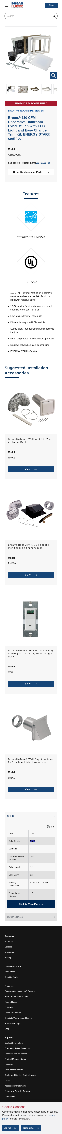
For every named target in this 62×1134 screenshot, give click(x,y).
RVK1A (12, 563)
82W (10, 672)
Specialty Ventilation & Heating (18, 1018)
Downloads (15, 917)
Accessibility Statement (15, 1086)
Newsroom (9, 952)
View (27, 469)
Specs (11, 816)
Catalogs (9, 1064)
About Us (9, 941)
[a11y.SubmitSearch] (54, 16)
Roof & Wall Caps (12, 1023)
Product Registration (14, 1070)
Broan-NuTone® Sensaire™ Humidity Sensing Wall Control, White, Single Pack (30, 653)
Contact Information (14, 1043)
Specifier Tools (11, 977)
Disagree (28, 1128)
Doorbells (9, 1007)
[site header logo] (17, 5)
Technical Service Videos (16, 1053)
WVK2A (12, 457)
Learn (7, 1080)
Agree (7, 1128)
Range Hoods (11, 1002)
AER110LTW (43, 163)
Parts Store (10, 972)
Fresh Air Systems (13, 1012)
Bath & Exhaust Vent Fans (16, 996)
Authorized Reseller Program (18, 1091)
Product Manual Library (15, 1059)
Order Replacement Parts (27, 172)
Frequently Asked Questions (17, 1048)
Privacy (8, 957)
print (53, 826)
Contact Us (10, 1096)
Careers (8, 947)
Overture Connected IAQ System (20, 991)
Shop (51, 5)
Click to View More (29, 904)
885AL (11, 778)
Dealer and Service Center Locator (20, 1075)
